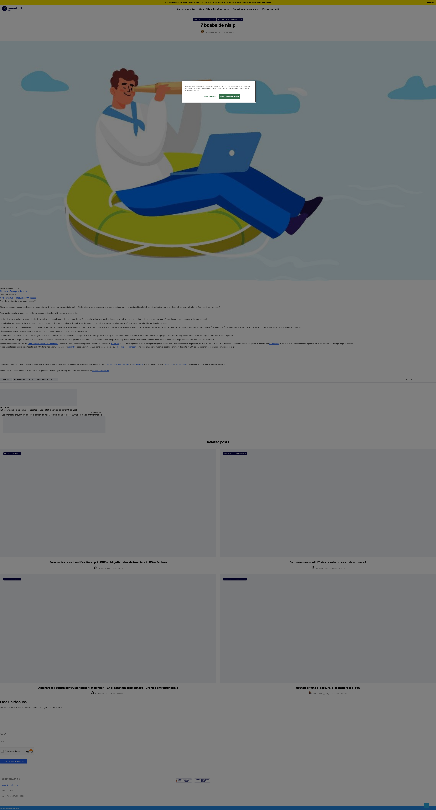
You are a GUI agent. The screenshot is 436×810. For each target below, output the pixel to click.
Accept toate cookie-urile (229, 96)
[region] (219, 92)
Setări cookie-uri (210, 96)
